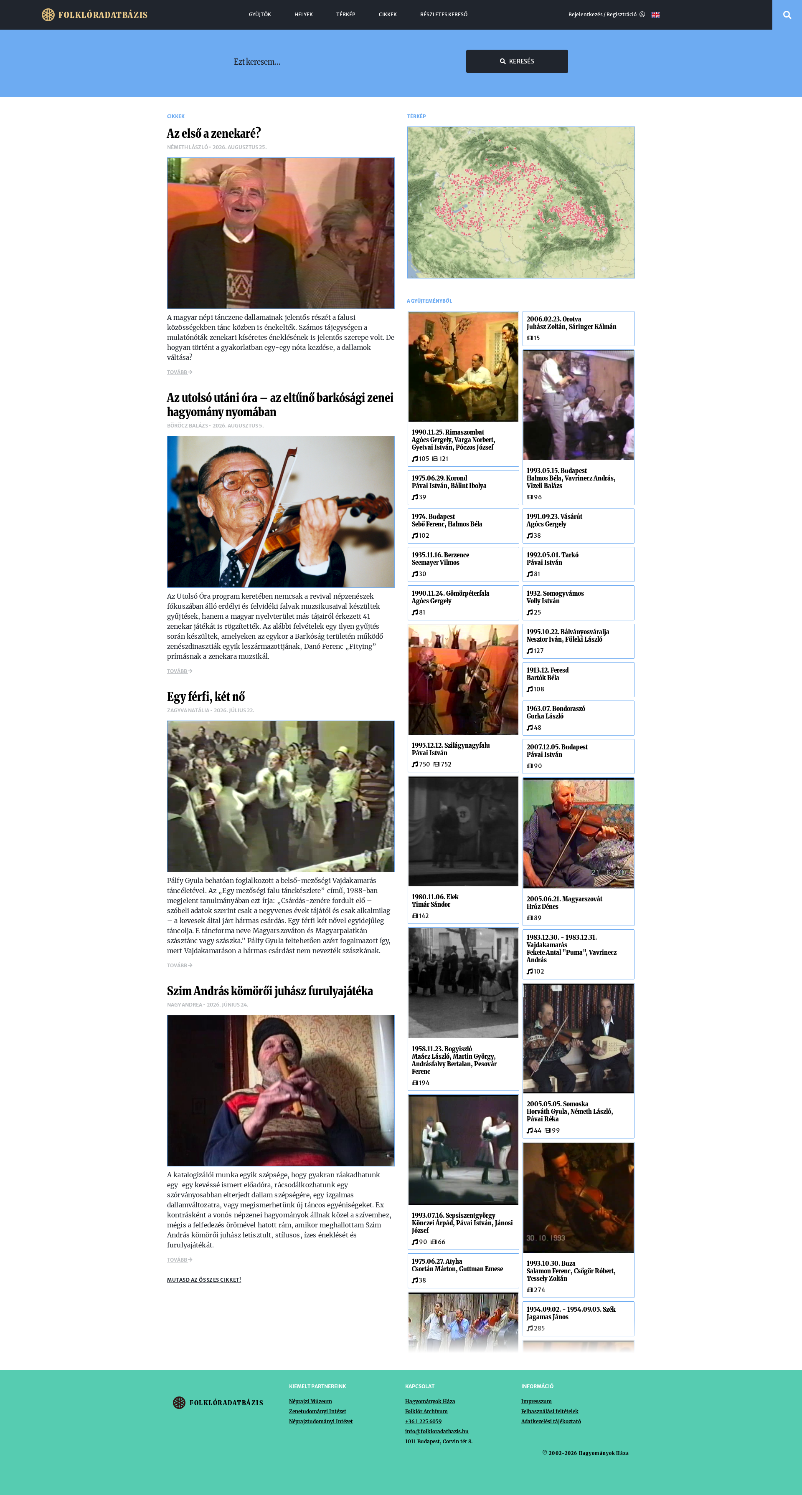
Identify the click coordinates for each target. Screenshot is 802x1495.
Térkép (345, 15)
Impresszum (536, 1401)
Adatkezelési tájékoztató (551, 1421)
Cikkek (388, 15)
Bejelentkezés (586, 15)
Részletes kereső (443, 15)
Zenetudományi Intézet (317, 1411)
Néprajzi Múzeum (310, 1401)
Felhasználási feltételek (550, 1411)
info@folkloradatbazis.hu (437, 1431)
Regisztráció (622, 15)
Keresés (521, 61)
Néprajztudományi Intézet (321, 1421)
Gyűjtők (260, 15)
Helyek (303, 15)
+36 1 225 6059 (423, 1421)
